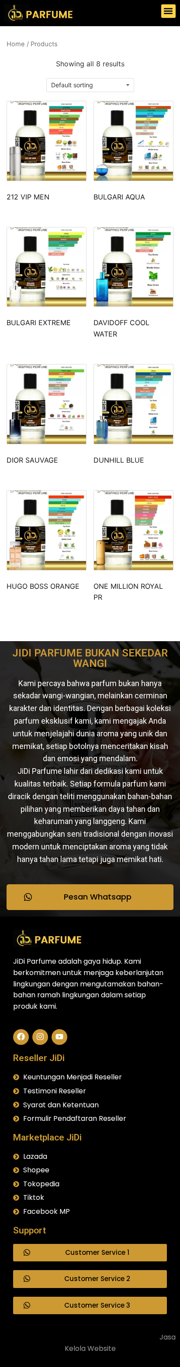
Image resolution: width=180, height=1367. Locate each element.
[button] (168, 11)
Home (16, 44)
